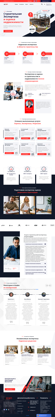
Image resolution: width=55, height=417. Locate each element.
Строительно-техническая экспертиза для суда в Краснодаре (34, 273)
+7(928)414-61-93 (6, 1)
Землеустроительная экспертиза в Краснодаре (10, 355)
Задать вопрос (9, 389)
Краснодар (30, 1)
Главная (16, 4)
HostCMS (27, 415)
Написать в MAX (20, 411)
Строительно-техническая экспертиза (34, 244)
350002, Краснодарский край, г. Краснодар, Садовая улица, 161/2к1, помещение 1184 (34, 403)
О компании (21, 4)
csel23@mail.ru (32, 410)
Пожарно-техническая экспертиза (33, 263)
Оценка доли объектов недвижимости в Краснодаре (27, 355)
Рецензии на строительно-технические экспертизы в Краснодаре (43, 355)
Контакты (31, 4)
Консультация (8, 31)
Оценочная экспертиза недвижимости (34, 270)
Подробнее (7, 364)
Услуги (26, 4)
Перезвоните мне (45, 1)
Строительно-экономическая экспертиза (34, 266)
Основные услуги (20, 406)
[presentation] (46, 285)
